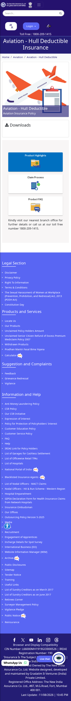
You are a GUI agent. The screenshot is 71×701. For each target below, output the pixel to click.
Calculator (11, 355)
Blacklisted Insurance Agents (22, 477)
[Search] (60, 13)
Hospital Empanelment (18, 493)
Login (30, 26)
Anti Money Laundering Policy (22, 403)
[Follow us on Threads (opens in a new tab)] (56, 640)
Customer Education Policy (20, 428)
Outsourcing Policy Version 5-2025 (24, 517)
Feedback (10, 373)
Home (5, 57)
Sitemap (9, 569)
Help (7, 443)
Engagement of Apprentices (21, 537)
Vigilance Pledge (14, 609)
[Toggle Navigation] (39, 5)
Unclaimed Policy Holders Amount (24, 330)
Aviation (18, 57)
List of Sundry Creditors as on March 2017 (29, 589)
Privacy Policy (12, 277)
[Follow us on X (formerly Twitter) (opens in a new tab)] (23, 640)
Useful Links (12, 584)
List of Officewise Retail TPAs (21, 458)
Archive (9, 558)
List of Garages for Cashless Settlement (27, 453)
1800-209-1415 (42, 34)
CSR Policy (11, 408)
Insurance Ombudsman (18, 507)
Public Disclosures (15, 564)
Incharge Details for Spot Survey (23, 542)
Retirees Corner (14, 599)
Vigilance (10, 383)
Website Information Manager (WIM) (26, 552)
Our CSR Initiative (15, 413)
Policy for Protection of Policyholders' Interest (31, 423)
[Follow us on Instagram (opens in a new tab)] (48, 640)
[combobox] (11, 26)
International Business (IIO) (21, 547)
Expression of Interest (17, 418)
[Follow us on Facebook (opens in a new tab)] (14, 640)
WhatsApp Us (13, 663)
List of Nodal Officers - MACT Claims (25, 483)
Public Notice (12, 615)
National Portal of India (18, 469)
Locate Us (10, 320)
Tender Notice (13, 574)
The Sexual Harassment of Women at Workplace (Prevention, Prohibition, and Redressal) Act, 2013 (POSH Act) (33, 296)
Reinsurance (12, 622)
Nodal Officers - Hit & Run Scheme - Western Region (35, 488)
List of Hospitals (14, 463)
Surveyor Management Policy (21, 604)
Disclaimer (11, 272)
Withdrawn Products (16, 344)
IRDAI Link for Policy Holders (21, 448)
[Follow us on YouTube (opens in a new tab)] (31, 640)
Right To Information (17, 282)
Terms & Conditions (16, 287)
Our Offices (11, 512)
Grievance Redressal (16, 378)
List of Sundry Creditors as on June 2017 (28, 594)
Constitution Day (14, 304)
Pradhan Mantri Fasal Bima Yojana (24, 349)
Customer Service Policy (18, 433)
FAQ (7, 438)
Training (9, 579)
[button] (48, 26)
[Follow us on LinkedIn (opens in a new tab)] (40, 640)
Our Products (12, 325)
